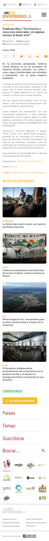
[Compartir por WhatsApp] (30, 56)
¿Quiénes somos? (9, 519)
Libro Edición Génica (34, 519)
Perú (4, 316)
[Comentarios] (6, 56)
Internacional (8, 221)
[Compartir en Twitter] (22, 56)
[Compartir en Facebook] (14, 56)
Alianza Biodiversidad (11, 522)
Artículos (8, 24)
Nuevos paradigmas (35, 172)
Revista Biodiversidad (11, 526)
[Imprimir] (38, 56)
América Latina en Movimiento (30, 161)
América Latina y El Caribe (18, 44)
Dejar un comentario (21, 400)
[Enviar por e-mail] (46, 56)
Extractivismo (17, 172)
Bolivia (5, 365)
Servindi (9, 41)
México (5, 267)
